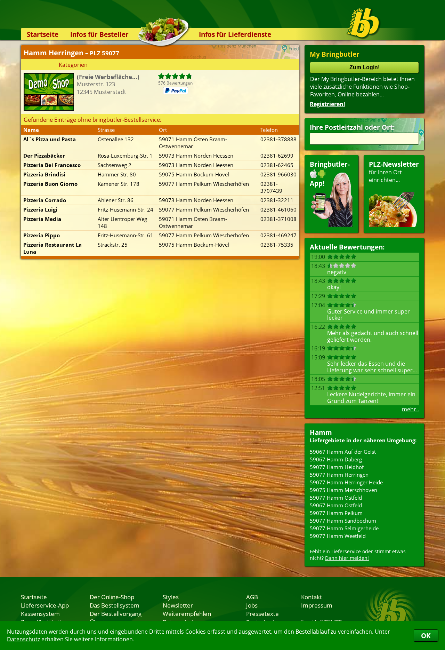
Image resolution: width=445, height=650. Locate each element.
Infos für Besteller (99, 34)
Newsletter (178, 605)
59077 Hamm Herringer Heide (346, 482)
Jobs (252, 605)
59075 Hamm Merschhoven (343, 489)
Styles (171, 597)
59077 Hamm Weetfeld (338, 535)
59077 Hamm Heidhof (337, 466)
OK (426, 635)
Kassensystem (40, 613)
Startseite (42, 34)
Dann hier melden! (347, 558)
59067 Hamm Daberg (336, 459)
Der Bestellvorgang (115, 613)
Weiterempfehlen (187, 613)
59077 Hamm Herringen (339, 474)
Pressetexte (262, 613)
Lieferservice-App (45, 605)
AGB (252, 597)
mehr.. (410, 409)
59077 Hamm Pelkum (336, 512)
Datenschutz (23, 639)
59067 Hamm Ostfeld (336, 505)
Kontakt (311, 597)
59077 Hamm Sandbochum (343, 520)
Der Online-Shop (112, 597)
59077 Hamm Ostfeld (336, 497)
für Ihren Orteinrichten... (394, 172)
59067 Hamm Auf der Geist (343, 451)
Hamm (321, 432)
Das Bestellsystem (114, 605)
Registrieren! (327, 104)
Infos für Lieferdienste (235, 34)
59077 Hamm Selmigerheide (344, 528)
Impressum (316, 605)
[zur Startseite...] (363, 23)
